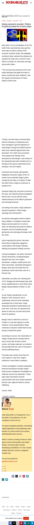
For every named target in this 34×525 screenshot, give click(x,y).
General (9, 15)
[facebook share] (13, 476)
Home (3, 15)
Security (16, 21)
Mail (4, 466)
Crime (16, 15)
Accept (26, 518)
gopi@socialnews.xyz (9, 461)
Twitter (5, 470)
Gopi (11, 409)
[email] (17, 523)
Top (21, 21)
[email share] (20, 476)
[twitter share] (16, 476)
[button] (17, 35)
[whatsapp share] (3, 479)
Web (5, 468)
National (9, 21)
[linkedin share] (27, 476)
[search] (31, 3)
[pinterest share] (24, 476)
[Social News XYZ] (17, 2)
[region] (17, 9)
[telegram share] (6, 479)
